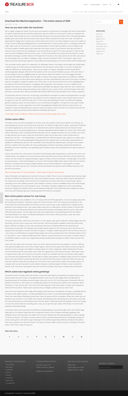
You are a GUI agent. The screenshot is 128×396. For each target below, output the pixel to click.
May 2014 (99, 41)
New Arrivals (9, 380)
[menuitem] (85, 4)
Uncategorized (10, 383)
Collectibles (9, 370)
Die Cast (8, 372)
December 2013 (102, 46)
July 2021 (99, 34)
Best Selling (9, 367)
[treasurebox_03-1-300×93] (19, 4)
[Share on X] (18, 337)
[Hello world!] (1, 198)
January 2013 (100, 49)
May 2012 (99, 54)
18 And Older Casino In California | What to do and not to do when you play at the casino (35, 114)
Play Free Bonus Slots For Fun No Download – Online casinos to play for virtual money (34, 172)
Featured (8, 375)
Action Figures (10, 364)
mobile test (9, 378)
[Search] (110, 4)
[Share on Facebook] (9, 337)
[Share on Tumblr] (54, 337)
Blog (6, 12)
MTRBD (33, 393)
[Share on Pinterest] (36, 337)
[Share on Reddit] (72, 337)
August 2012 (100, 51)
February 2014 (101, 44)
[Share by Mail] (81, 337)
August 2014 (100, 39)
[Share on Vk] (63, 337)
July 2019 (99, 36)
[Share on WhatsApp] (27, 337)
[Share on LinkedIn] (45, 337)
